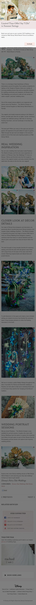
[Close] (33, 3)
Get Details (29, 44)
